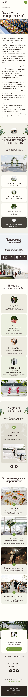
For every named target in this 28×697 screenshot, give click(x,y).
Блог (8, 7)
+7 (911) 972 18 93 (14, 663)
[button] (14, 388)
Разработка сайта (14, 693)
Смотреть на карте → (14, 226)
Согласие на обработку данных (14, 689)
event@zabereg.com (14, 666)
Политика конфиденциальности (14, 690)
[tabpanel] (14, 455)
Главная (4, 7)
